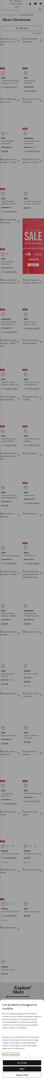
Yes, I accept (22, 1062)
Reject (22, 1069)
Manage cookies (22, 1075)
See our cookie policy (10, 1054)
